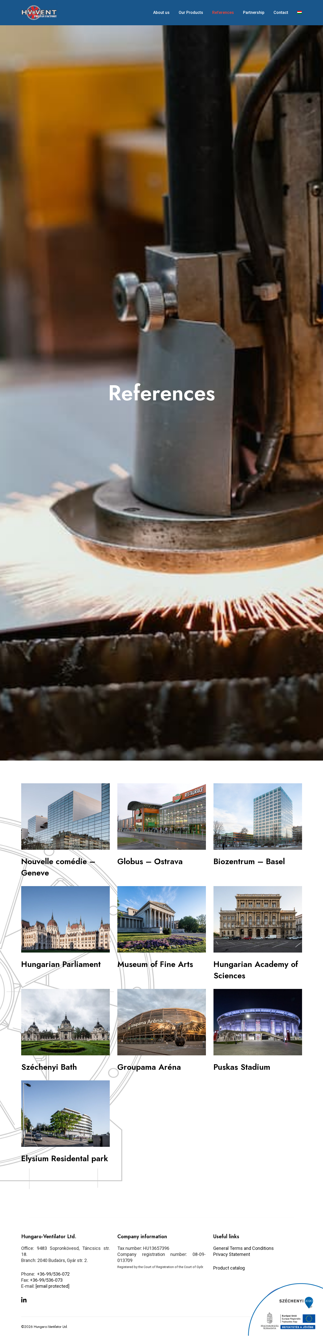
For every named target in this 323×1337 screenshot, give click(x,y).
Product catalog (229, 1268)
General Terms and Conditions (243, 1248)
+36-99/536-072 (53, 1274)
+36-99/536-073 (46, 1280)
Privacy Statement (231, 1254)
